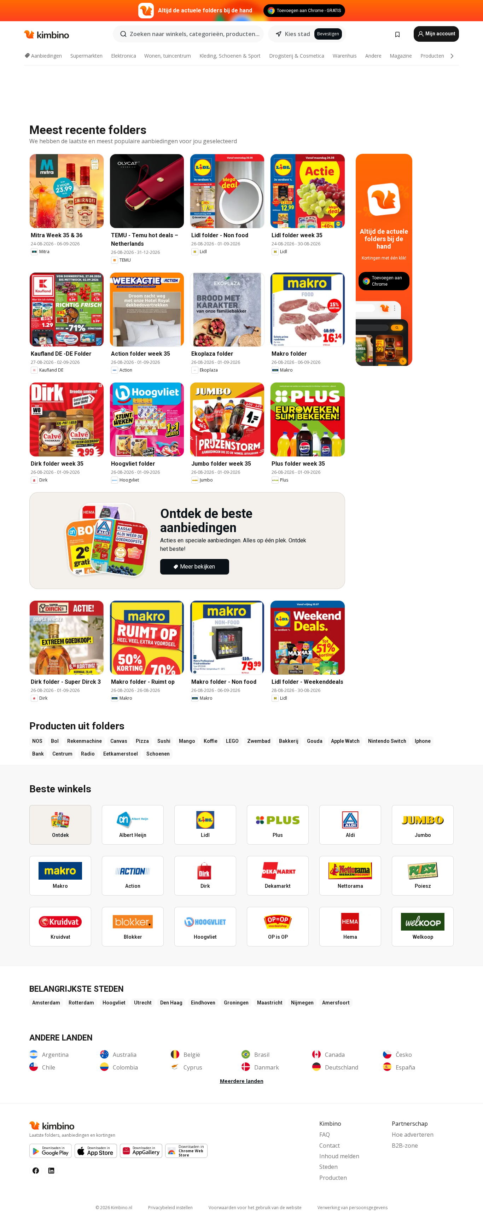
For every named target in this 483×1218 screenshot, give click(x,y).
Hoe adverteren (412, 1134)
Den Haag (171, 1003)
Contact (329, 1145)
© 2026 (113, 1208)
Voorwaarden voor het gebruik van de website (255, 1208)
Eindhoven (203, 1003)
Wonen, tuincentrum (167, 55)
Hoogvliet (114, 1003)
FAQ (324, 1134)
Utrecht (143, 1003)
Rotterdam (81, 1003)
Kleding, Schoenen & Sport (230, 55)
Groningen (236, 1003)
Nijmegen (302, 1003)
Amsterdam (46, 1003)
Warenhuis (345, 55)
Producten (432, 55)
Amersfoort (336, 1003)
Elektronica (123, 55)
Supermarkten (86, 55)
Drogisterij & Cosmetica (296, 55)
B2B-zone (405, 1145)
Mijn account (439, 33)
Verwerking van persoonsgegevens (353, 1208)
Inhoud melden (339, 1156)
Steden (328, 1167)
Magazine (401, 55)
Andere (373, 55)
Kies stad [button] (297, 34)
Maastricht (270, 1003)
